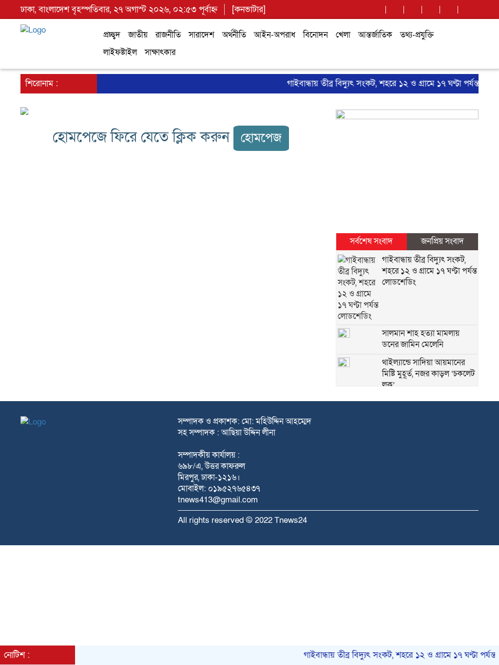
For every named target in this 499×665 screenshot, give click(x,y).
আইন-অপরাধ (274, 34)
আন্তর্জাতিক (375, 34)
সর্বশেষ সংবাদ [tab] (371, 241)
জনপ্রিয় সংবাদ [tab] (442, 241)
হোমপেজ (261, 138)
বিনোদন (315, 34)
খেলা (343, 34)
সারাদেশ (201, 34)
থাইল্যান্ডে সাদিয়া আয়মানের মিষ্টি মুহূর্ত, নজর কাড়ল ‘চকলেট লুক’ (428, 373)
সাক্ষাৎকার (160, 52)
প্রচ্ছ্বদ (111, 34)
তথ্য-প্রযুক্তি (417, 34)
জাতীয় (138, 34)
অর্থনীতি (234, 34)
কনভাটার (248, 9)
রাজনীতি (168, 34)
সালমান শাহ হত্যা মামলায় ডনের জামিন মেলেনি (421, 339)
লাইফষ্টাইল (120, 52)
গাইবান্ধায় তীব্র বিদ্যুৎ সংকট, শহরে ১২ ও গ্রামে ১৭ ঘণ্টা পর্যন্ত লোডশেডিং (429, 271)
